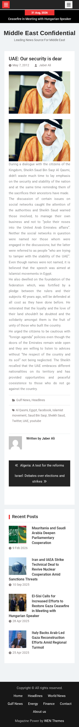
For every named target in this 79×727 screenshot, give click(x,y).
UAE (26, 421)
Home (18, 696)
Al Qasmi (22, 410)
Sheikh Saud (56, 415)
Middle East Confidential (39, 33)
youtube (35, 421)
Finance (49, 704)
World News (57, 696)
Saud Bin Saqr (37, 415)
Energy (33, 704)
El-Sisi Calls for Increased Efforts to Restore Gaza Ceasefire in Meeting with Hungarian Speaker (39, 606)
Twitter (17, 421)
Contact (66, 704)
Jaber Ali (45, 65)
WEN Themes (54, 721)
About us (39, 712)
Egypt (33, 410)
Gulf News (23, 400)
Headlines (38, 400)
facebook (44, 410)
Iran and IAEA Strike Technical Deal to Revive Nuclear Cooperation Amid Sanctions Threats (36, 570)
